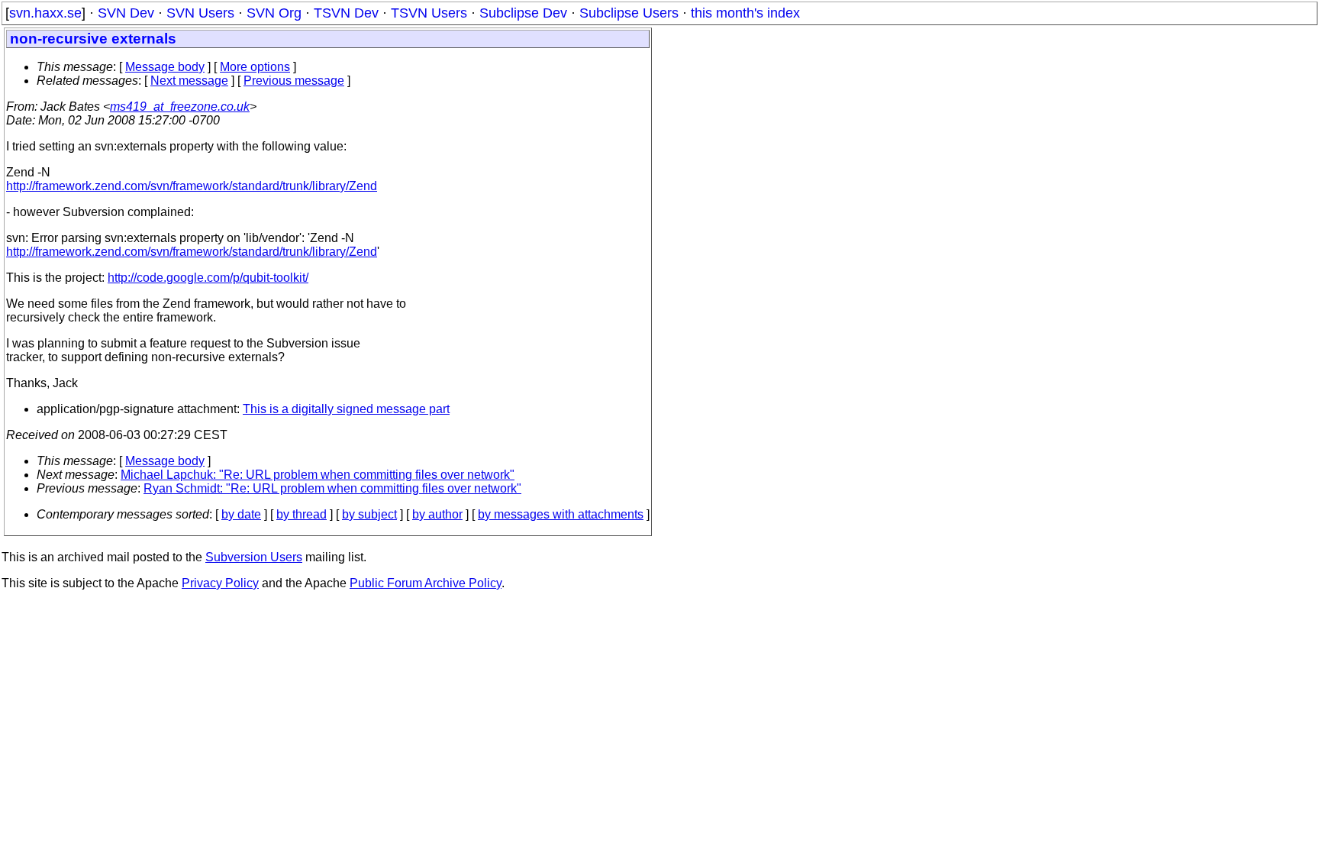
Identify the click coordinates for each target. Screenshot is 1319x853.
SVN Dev (126, 13)
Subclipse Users (629, 13)
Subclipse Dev (523, 13)
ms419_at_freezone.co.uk (180, 106)
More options (255, 66)
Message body (165, 66)
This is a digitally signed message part (346, 408)
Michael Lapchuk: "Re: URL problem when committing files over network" (317, 474)
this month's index (745, 13)
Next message (189, 80)
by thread (301, 514)
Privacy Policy (220, 583)
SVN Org (274, 13)
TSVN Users (429, 13)
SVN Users (200, 13)
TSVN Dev (346, 13)
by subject (369, 514)
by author (437, 514)
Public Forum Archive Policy (425, 583)
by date (241, 514)
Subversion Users (253, 557)
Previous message (293, 80)
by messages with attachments (560, 514)
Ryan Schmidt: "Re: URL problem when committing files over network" (332, 488)
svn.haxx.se (45, 13)
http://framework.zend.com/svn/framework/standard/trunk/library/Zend (191, 185)
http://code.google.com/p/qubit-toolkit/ (208, 277)
